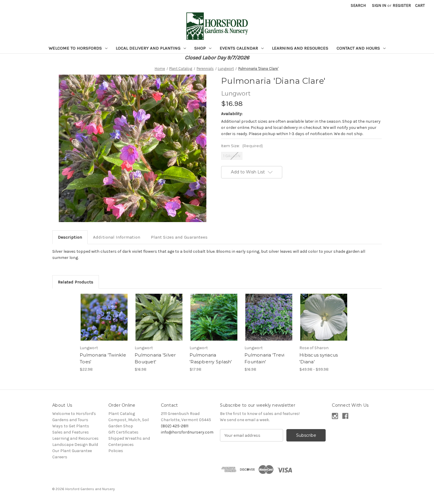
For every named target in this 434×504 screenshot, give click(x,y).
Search (358, 5)
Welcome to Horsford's (74, 413)
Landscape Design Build (75, 444)
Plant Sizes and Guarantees (179, 237)
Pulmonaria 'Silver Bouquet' (155, 358)
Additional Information (116, 237)
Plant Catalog (121, 413)
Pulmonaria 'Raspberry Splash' (211, 358)
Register (402, 5)
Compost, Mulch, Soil (128, 419)
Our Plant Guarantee (72, 450)
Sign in (379, 5)
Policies (115, 450)
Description (70, 237)
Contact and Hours (359, 48)
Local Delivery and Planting (149, 48)
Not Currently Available (269, 322)
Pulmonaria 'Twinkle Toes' (103, 358)
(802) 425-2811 (174, 426)
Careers (59, 456)
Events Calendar (239, 48)
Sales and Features (70, 432)
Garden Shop (120, 426)
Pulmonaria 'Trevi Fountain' (264, 358)
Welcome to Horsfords (76, 48)
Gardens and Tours (70, 419)
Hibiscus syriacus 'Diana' (318, 358)
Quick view (99, 312)
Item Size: (242, 145)
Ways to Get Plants (70, 426)
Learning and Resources (300, 48)
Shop (200, 48)
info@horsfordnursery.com (187, 432)
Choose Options (104, 322)
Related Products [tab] (75, 282)
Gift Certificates (123, 432)
